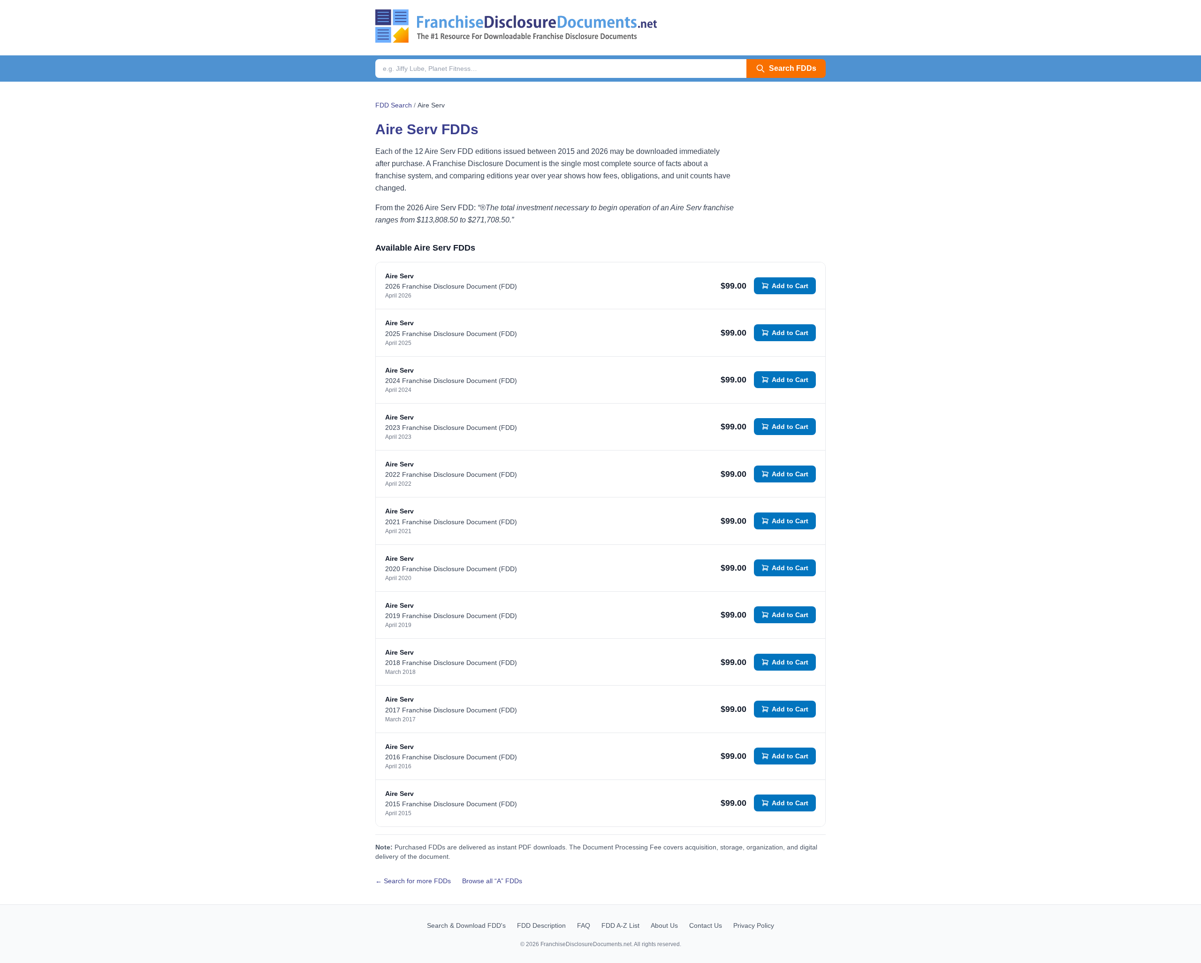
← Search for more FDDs (413, 881)
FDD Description (541, 925)
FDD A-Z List (620, 925)
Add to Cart (790, 286)
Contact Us (705, 925)
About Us (664, 925)
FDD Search (393, 105)
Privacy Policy (753, 925)
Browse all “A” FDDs (492, 881)
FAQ (583, 925)
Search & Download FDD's (466, 925)
